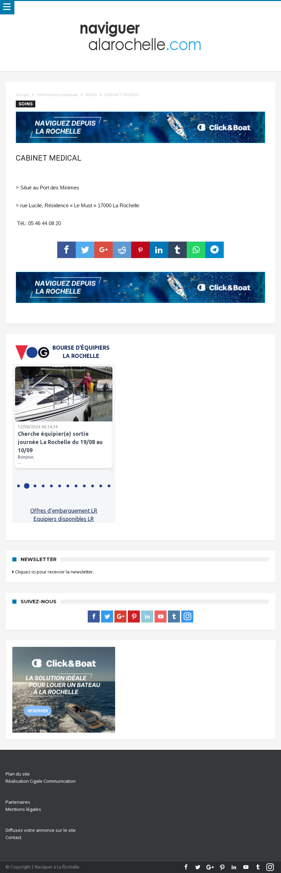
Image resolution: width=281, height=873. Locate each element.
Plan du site (17, 774)
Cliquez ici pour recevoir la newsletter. (54, 572)
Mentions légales (23, 809)
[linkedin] (159, 250)
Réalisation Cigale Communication (40, 781)
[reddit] (122, 250)
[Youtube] (161, 616)
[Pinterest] (134, 616)
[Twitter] (107, 616)
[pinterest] (140, 250)
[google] (103, 250)
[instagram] (187, 616)
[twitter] (85, 250)
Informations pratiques (57, 94)
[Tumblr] (174, 616)
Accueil (22, 94)
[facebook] (66, 250)
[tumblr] (177, 250)
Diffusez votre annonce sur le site (40, 830)
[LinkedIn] (147, 616)
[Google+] (120, 616)
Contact (13, 837)
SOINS (91, 94)
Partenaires (17, 802)
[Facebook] (94, 616)
